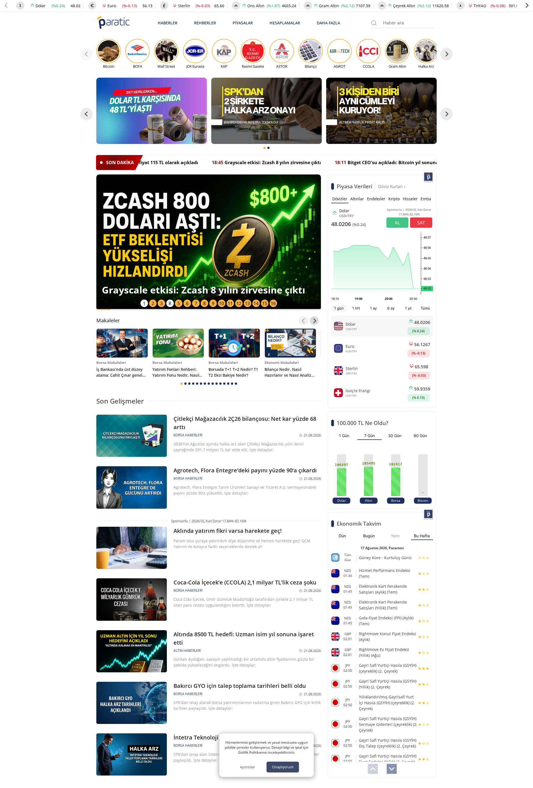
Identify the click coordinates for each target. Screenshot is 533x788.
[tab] (264, 148)
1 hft (356, 308)
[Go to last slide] (86, 114)
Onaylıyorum (282, 767)
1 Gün (344, 435)
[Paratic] (113, 23)
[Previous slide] (6, 5)
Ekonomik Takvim (359, 523)
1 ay (373, 308)
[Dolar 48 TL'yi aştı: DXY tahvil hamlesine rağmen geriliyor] (151, 111)
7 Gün (369, 435)
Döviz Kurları (391, 186)
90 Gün (420, 435)
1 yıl (408, 308)
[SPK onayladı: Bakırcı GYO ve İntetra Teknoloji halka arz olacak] (266, 111)
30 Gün (394, 435)
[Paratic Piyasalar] (428, 176)
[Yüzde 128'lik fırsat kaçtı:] (381, 111)
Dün (342, 535)
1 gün (339, 308)
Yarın (395, 535)
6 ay (390, 308)
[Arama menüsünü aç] (374, 23)
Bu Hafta (422, 535)
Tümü (425, 308)
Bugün (369, 535)
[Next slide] (526, 5)
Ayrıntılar (247, 766)
